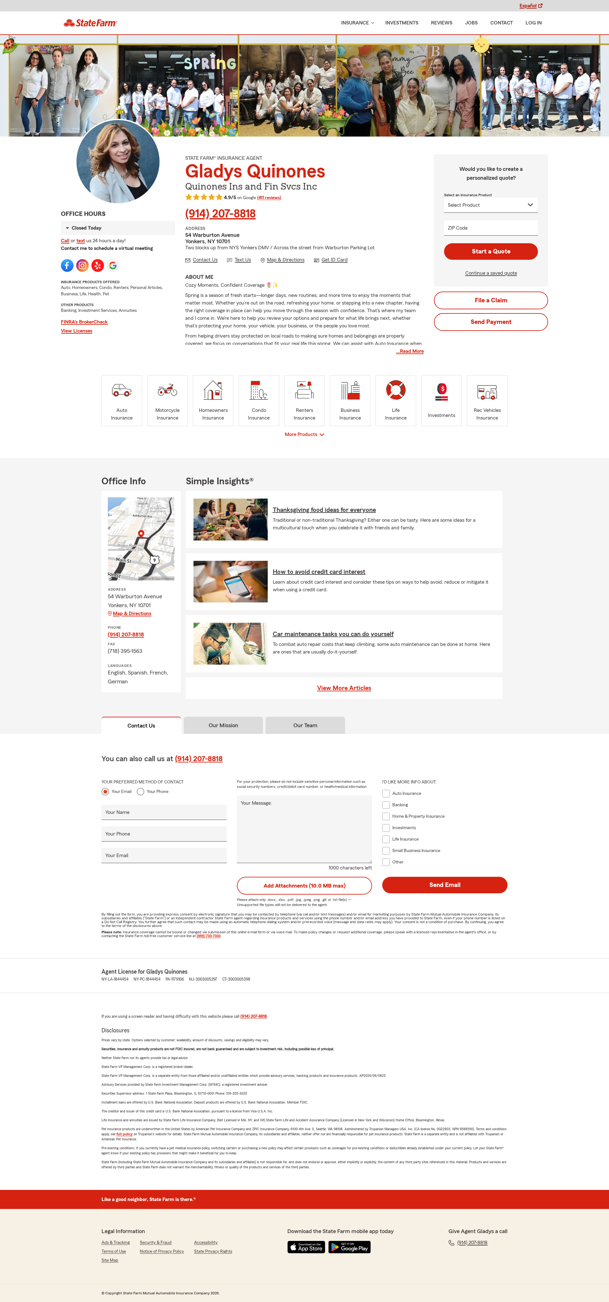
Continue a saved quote (491, 273)
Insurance (355, 22)
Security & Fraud (156, 1242)
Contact (501, 22)
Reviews (441, 22)
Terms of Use (114, 1251)
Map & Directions (132, 613)
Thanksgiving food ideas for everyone (324, 510)
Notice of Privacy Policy (162, 1251)
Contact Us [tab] (141, 725)
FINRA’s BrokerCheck (84, 322)
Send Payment (491, 322)
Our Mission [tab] (223, 725)
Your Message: (256, 803)
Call (65, 240)
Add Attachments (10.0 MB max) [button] (305, 886)
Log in (534, 22)
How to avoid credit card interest (319, 572)
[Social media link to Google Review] (113, 265)
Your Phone (157, 791)
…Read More (410, 351)
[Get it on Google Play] (349, 1247)
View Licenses (76, 330)
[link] (90, 23)
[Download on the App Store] (306, 1247)
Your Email (122, 791)
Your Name (117, 812)
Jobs (471, 22)
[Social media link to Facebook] (67, 265)
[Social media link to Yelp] (97, 265)
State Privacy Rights (213, 1251)
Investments (401, 22)
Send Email (445, 885)
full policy (124, 1134)
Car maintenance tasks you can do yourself (333, 634)
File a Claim (491, 300)
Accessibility (206, 1242)
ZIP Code (458, 228)
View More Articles (344, 688)
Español (528, 5)
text (80, 240)
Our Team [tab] (305, 725)
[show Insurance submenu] (371, 23)
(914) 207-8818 (220, 214)
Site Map (110, 1260)
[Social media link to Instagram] (82, 265)
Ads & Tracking (116, 1242)
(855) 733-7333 (208, 936)
